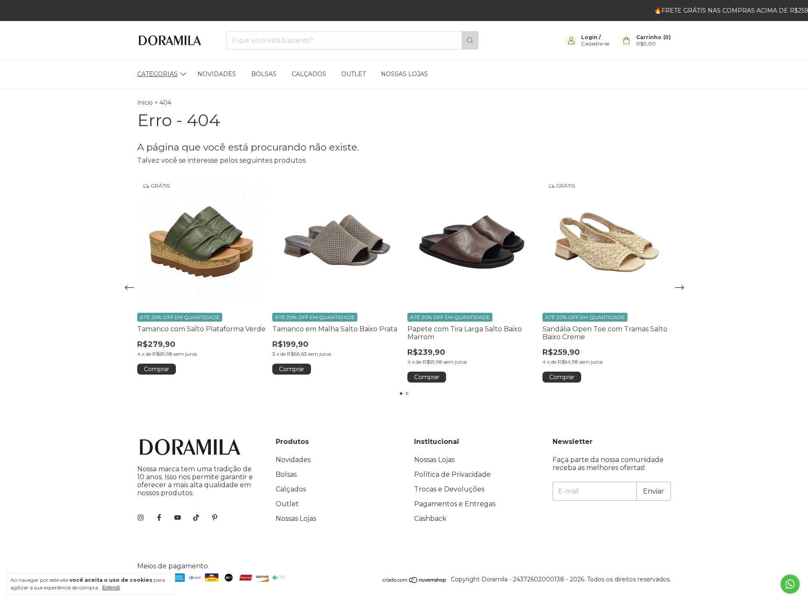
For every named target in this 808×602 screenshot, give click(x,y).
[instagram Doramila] (140, 518)
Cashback (430, 519)
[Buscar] (470, 40)
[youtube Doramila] (177, 518)
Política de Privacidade (452, 474)
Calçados (309, 74)
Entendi (111, 588)
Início (145, 102)
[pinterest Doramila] (214, 518)
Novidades (216, 74)
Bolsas (263, 74)
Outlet (353, 74)
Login (589, 37)
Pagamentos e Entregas (454, 504)
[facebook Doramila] (159, 518)
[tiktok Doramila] (196, 518)
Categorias (157, 74)
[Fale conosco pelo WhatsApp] (790, 584)
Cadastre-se (595, 43)
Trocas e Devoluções (449, 489)
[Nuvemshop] (414, 581)
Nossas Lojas (404, 74)
